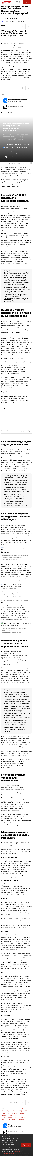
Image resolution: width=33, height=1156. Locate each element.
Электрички (16, 1109)
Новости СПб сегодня (18, 1119)
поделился (7, 724)
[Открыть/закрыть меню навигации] (17, 2)
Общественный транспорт (9, 1113)
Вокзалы (22, 1113)
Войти (26, 2)
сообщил (25, 605)
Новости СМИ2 (6, 113)
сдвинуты (18, 257)
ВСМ (25, 1111)
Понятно (26, 1145)
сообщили (5, 662)
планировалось (23, 253)
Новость (8, 1109)
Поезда (15, 1111)
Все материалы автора (8, 27)
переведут (5, 462)
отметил (7, 298)
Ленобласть (22, 1117)
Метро (16, 1115)
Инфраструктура (7, 1115)
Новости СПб (6, 1119)
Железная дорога (6, 1111)
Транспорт (25, 1109)
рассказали (5, 794)
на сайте (15, 398)
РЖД (20, 1111)
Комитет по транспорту (9, 1117)
